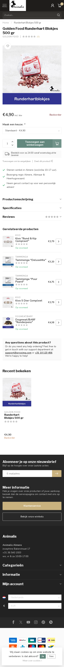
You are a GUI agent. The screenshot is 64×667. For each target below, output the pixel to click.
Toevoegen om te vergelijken (17, 161)
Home (6, 22)
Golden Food (11, 37)
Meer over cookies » (32, 660)
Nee (51, 656)
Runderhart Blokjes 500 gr (27, 22)
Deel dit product (42, 161)
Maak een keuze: (14, 124)
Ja (43, 656)
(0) (38, 36)
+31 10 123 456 (43, 352)
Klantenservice (32, 505)
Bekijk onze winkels (32, 516)
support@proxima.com (18, 352)
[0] (59, 5)
